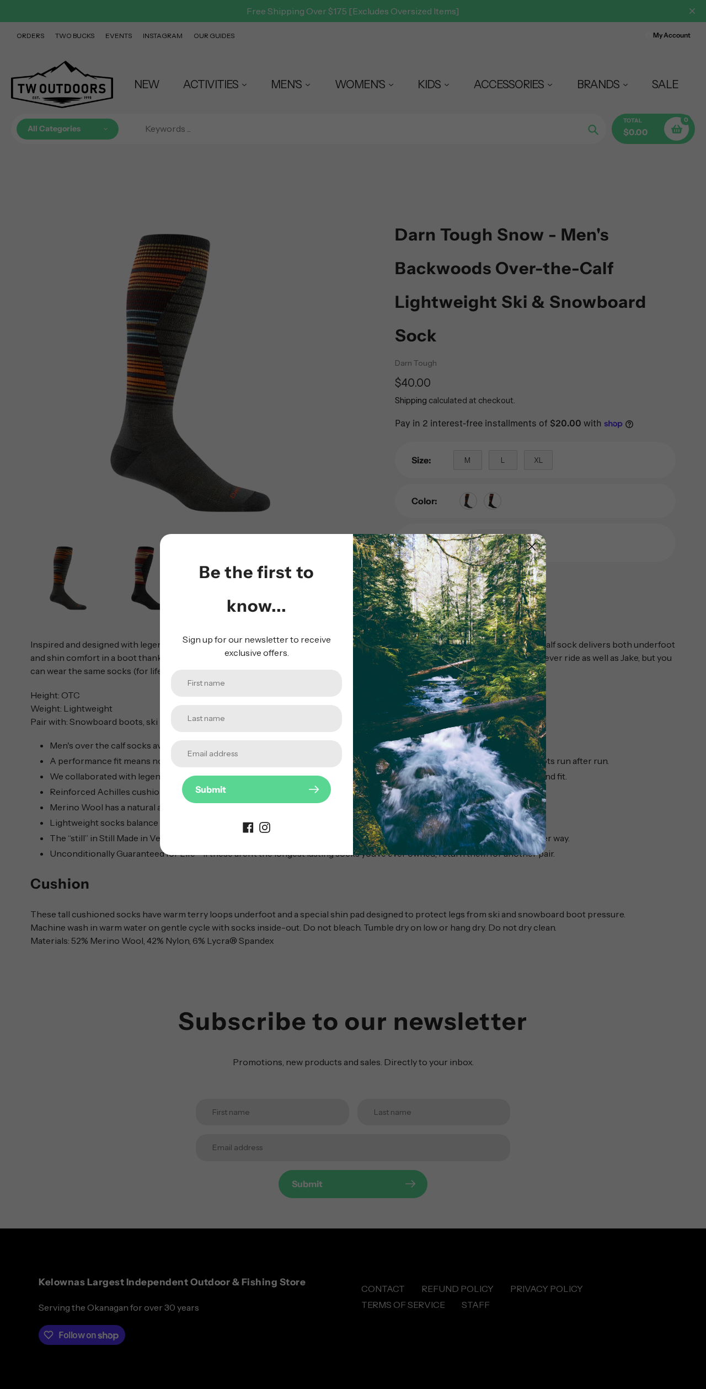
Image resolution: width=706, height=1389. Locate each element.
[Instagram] (264, 826)
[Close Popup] (532, 546)
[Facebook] (248, 826)
